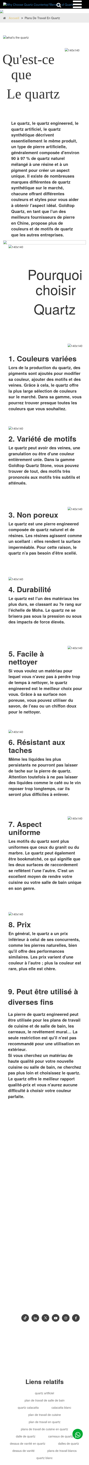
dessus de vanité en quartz (27, 1443)
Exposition (46, 1304)
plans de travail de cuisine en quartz (44, 1429)
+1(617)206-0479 (54, 1273)
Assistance (50, 1297)
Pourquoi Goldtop (24, 1297)
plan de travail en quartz (44, 1422)
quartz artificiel (44, 1393)
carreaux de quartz (60, 1436)
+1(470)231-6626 (26, 1273)
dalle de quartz (25, 1436)
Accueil (14, 18)
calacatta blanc (61, 1407)
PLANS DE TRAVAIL (57, 1290)
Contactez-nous (23, 1304)
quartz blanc (44, 1458)
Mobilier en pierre (22, 1281)
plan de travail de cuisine (44, 1415)
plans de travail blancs (62, 1451)
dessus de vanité (23, 1451)
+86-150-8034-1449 (27, 1265)
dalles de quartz (68, 1443)
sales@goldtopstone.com (32, 1256)
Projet (66, 1297)
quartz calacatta (28, 1407)
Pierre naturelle (48, 1281)
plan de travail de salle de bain (45, 1400)
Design (32, 1290)
